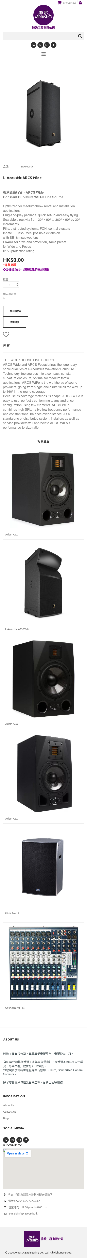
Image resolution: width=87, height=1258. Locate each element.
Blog (6, 1118)
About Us (8, 1105)
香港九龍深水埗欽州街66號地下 (33, 1194)
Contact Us (9, 1111)
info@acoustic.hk (27, 1213)
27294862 (34, 1200)
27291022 (21, 1200)
